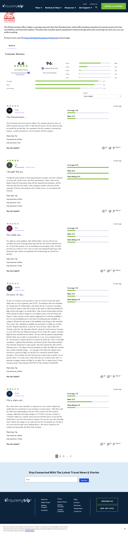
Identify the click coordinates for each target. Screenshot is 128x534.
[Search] (96, 7)
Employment (78, 508)
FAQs (75, 499)
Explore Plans (62, 502)
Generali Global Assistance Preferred (40, 37)
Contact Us (93, 4)
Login (85, 4)
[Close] (125, 529)
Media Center (45, 502)
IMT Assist (77, 505)
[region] (64, 529)
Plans (37, 8)
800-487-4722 (107, 508)
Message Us (107, 501)
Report (118, 147)
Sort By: (85, 93)
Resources (69, 8)
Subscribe (84, 480)
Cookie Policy (30, 531)
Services (77, 502)
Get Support (84, 8)
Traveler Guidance (61, 510)
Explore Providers (61, 506)
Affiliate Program (44, 506)
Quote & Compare (114, 6)
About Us (44, 499)
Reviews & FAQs (52, 8)
